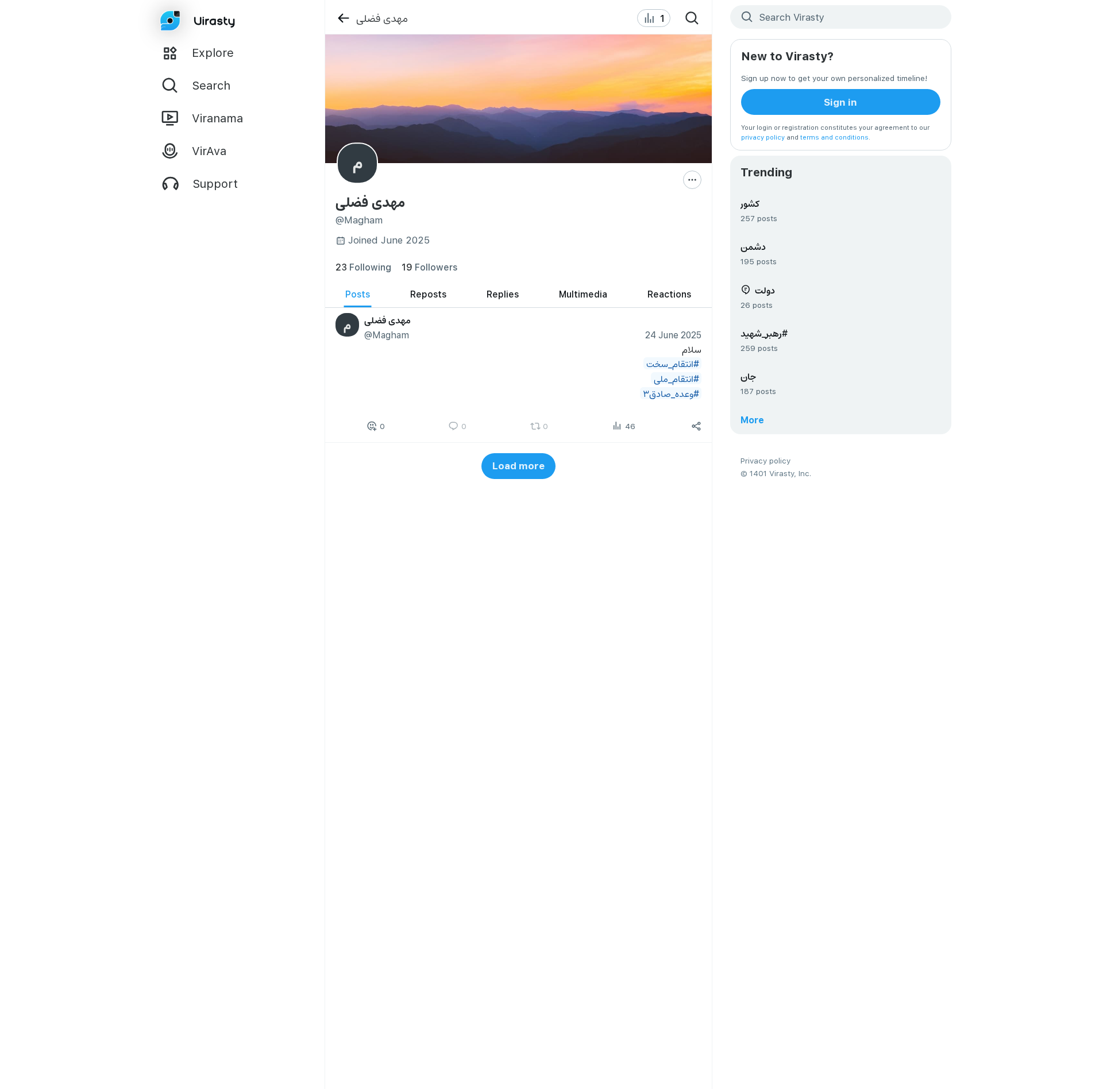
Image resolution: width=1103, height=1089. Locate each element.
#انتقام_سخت (672, 363)
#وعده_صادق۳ (670, 393)
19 (429, 267)
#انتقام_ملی (676, 378)
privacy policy (763, 137)
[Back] (343, 18)
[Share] (696, 425)
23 (363, 267)
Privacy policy (765, 460)
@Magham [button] (386, 335)
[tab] (357, 294)
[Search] (692, 18)
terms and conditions (834, 137)
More (752, 420)
